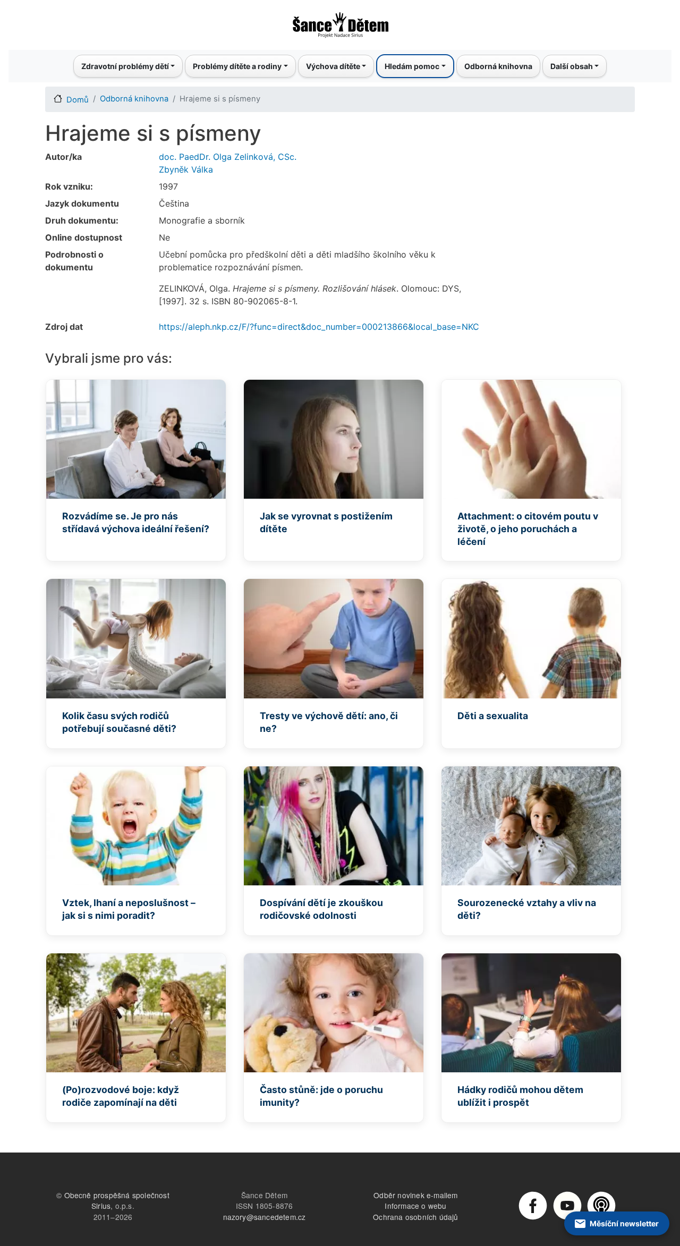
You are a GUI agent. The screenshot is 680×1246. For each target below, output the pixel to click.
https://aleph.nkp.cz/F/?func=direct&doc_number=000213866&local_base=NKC (319, 326)
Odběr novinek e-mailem (415, 1195)
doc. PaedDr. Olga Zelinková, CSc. (227, 156)
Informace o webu (415, 1205)
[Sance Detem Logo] (340, 21)
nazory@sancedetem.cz (264, 1216)
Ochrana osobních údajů (415, 1216)
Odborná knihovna (498, 66)
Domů (77, 100)
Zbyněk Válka (186, 169)
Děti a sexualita (492, 715)
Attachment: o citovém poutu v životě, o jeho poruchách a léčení (527, 528)
